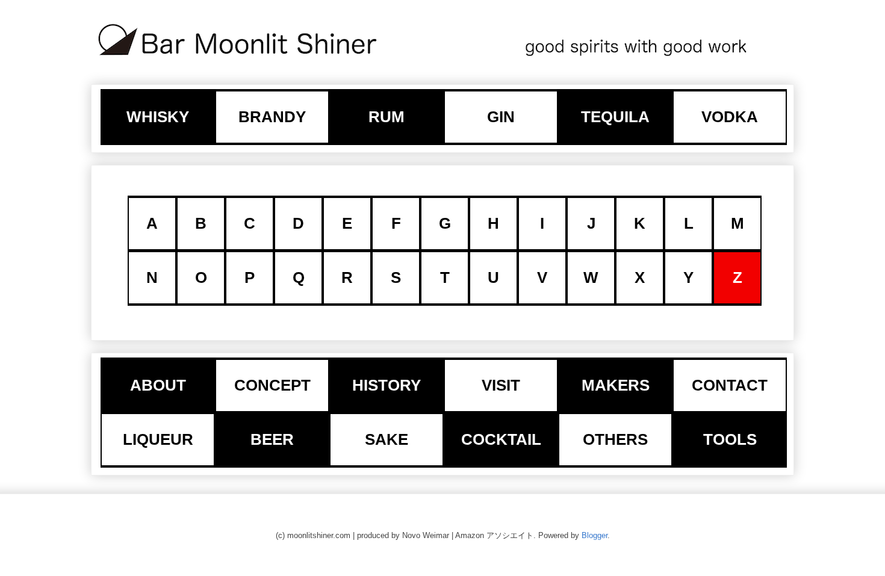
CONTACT (730, 385)
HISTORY (386, 385)
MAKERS (616, 385)
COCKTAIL (501, 439)
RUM (386, 116)
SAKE (386, 439)
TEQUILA (615, 116)
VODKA (729, 116)
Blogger (594, 535)
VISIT (501, 385)
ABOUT (158, 385)
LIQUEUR (158, 439)
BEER (272, 439)
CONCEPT (272, 385)
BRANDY (272, 116)
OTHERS (615, 439)
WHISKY (157, 116)
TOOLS (730, 439)
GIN (501, 116)
